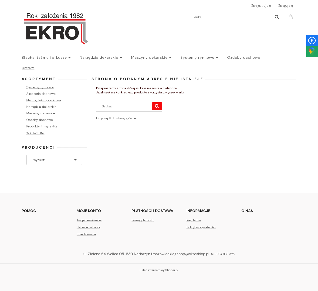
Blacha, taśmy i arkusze (43, 100)
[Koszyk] (291, 16)
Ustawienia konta (88, 227)
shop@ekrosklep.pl (193, 253)
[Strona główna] (56, 27)
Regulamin (193, 220)
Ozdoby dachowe (39, 120)
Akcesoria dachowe (41, 94)
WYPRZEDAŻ (35, 133)
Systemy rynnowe (40, 87)
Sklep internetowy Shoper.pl (159, 270)
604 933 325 (226, 254)
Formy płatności (143, 220)
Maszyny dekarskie (40, 113)
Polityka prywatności (201, 227)
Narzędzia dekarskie (41, 107)
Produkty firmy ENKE (42, 126)
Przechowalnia (86, 234)
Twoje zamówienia (89, 220)
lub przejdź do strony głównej (116, 118)
